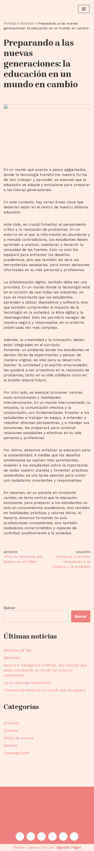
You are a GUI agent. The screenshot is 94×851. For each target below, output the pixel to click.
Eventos (11, 730)
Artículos (11, 723)
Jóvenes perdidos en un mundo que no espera (45, 690)
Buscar (10, 608)
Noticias (27, 23)
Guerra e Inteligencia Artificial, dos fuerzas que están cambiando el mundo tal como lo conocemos (45, 670)
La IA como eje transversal (27, 683)
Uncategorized (16, 753)
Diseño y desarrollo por (47, 847)
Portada (10, 23)
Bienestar (12, 658)
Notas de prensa (19, 738)
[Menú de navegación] (83, 9)
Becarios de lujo (18, 650)
